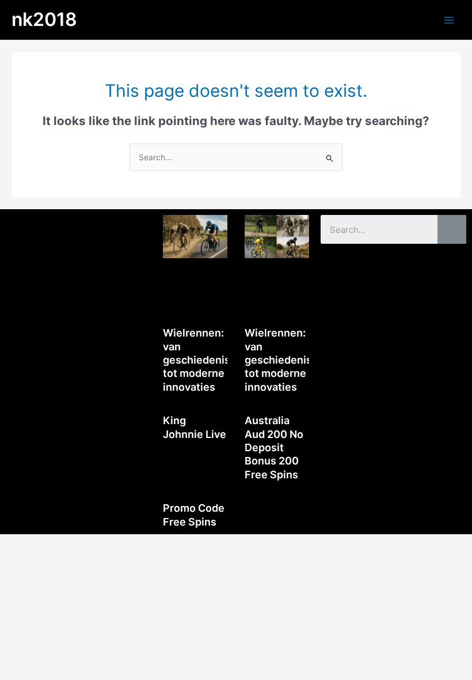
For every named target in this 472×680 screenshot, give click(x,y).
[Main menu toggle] (449, 20)
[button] (79, 226)
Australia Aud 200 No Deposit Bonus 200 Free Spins (274, 447)
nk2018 (44, 19)
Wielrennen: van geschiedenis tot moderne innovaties (196, 360)
